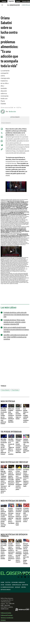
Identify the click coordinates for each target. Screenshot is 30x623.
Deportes (25, 584)
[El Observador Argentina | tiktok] (28, 574)
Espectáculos (16, 584)
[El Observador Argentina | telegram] (25, 577)
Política (7, 582)
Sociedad (8, 584)
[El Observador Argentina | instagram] (22, 574)
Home (2, 582)
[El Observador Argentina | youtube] (25, 574)
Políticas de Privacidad (6, 615)
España (23, 587)
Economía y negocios (18, 582)
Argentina (11, 1)
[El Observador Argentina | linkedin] (18, 577)
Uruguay (4, 1)
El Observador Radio (7, 587)
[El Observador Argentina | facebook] (19, 574)
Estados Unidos (5, 589)
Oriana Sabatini (5, 390)
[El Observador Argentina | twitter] (16, 574)
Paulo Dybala (15, 390)
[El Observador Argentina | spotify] (22, 577)
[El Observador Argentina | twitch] (28, 577)
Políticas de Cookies (6, 613)
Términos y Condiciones (7, 617)
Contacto (3, 620)
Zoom (2, 584)
